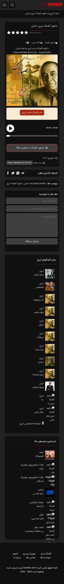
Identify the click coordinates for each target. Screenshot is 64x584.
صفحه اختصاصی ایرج (30, 424)
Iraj (31, 183)
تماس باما (30, 557)
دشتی (26, 183)
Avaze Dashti (39, 183)
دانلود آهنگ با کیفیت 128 (30, 148)
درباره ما (17, 557)
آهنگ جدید (46, 554)
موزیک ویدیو (29, 554)
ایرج (51, 13)
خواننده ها (45, 557)
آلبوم (15, 554)
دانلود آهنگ (50, 42)
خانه (57, 13)
